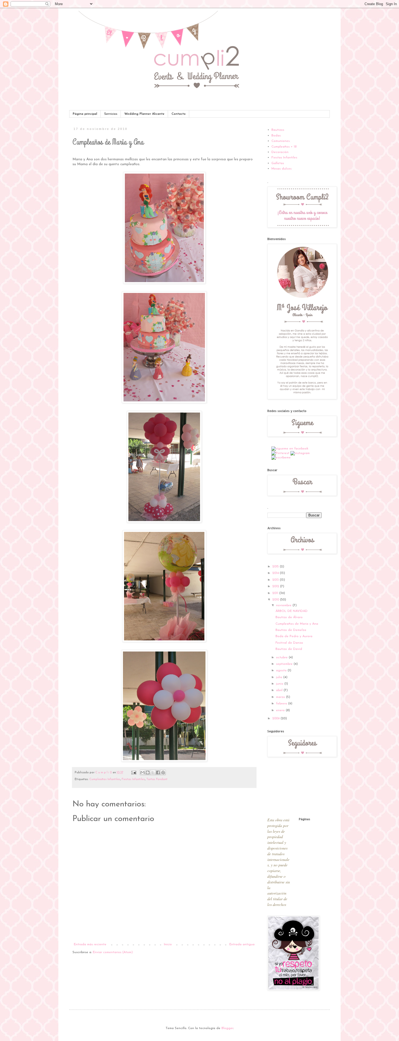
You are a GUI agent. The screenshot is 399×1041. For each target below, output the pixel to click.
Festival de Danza (289, 642)
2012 (276, 586)
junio (280, 683)
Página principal (85, 114)
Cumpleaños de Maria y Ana (297, 623)
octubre (282, 657)
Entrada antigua (242, 944)
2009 (276, 718)
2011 (275, 593)
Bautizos (277, 130)
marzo (281, 697)
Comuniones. (280, 141)
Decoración (280, 152)
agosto (282, 670)
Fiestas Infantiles (133, 779)
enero (281, 710)
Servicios (110, 114)
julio (279, 677)
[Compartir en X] (153, 772)
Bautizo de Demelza (291, 630)
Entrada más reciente (90, 944)
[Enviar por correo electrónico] (142, 772)
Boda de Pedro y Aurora (294, 636)
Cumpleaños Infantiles (104, 779)
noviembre (284, 605)
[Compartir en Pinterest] (163, 772)
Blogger (227, 1028)
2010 (276, 599)
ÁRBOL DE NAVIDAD (292, 611)
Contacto (179, 114)
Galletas (277, 163)
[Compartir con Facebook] (158, 772)
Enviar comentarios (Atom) (113, 952)
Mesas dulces (281, 168)
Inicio (168, 944)
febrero (282, 703)
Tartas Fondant (156, 779)
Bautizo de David (289, 649)
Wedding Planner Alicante (144, 114)
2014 (276, 573)
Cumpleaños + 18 (283, 146)
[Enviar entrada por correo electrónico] (133, 772)
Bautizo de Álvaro (289, 617)
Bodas (276, 135)
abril (280, 690)
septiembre (285, 664)
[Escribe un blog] (147, 772)
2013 (276, 580)
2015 (276, 566)
